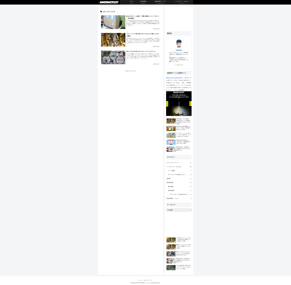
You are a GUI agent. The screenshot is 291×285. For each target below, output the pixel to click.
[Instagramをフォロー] (178, 65)
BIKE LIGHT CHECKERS (174, 78)
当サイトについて (148, 280)
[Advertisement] (130, 83)
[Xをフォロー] (176, 65)
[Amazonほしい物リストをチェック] (182, 65)
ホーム (140, 280)
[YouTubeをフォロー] (180, 65)
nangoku (179, 50)
